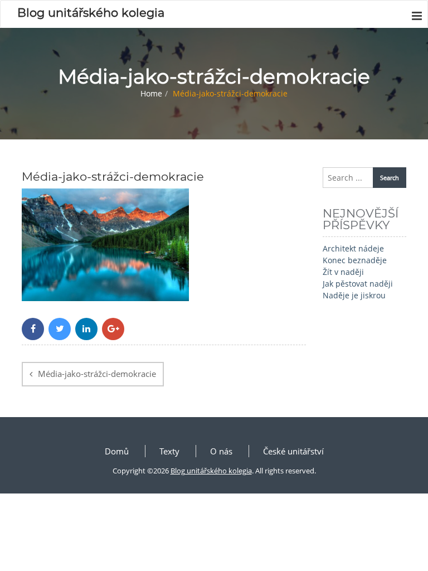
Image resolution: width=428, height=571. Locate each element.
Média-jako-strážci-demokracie (97, 373)
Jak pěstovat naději (358, 283)
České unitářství (293, 451)
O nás (221, 451)
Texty (169, 451)
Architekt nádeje (353, 248)
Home (151, 93)
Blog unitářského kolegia (211, 471)
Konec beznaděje (355, 260)
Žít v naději (343, 272)
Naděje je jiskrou (354, 295)
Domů (117, 451)
